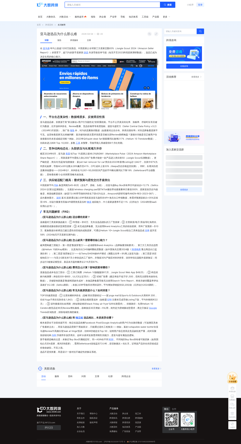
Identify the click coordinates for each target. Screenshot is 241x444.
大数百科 (113, 427)
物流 (89, 202)
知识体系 (126, 427)
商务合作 (81, 418)
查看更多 (156, 368)
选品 (86, 52)
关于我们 (81, 413)
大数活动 (113, 413)
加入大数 (81, 427)
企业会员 (81, 431)
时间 (111, 339)
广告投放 (126, 431)
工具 (78, 143)
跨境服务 (139, 418)
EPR (109, 299)
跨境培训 (126, 422)
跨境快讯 (113, 418)
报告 (72, 130)
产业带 (138, 431)
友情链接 (81, 422)
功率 (147, 230)
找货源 (138, 422)
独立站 (79, 317)
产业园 (138, 427)
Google (153, 308)
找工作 (138, 413)
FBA (56, 185)
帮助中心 (93, 413)
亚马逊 (46, 48)
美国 (68, 153)
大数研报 (113, 422)
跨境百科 (49, 25)
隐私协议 (93, 418)
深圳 (58, 197)
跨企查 (125, 413)
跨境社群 (126, 418)
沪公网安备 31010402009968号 (142, 442)
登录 (200, 4)
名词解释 (62, 25)
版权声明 (93, 422)
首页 (39, 25)
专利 (54, 335)
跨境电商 (136, 249)
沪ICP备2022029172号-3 (114, 442)
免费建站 (113, 431)
